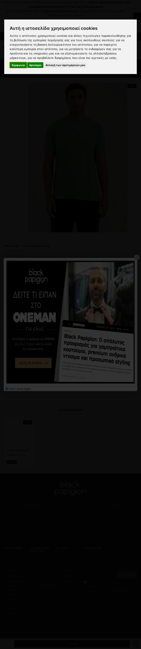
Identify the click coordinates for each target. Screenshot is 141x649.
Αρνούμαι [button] (35, 65)
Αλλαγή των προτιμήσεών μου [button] (65, 65)
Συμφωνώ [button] (18, 65)
